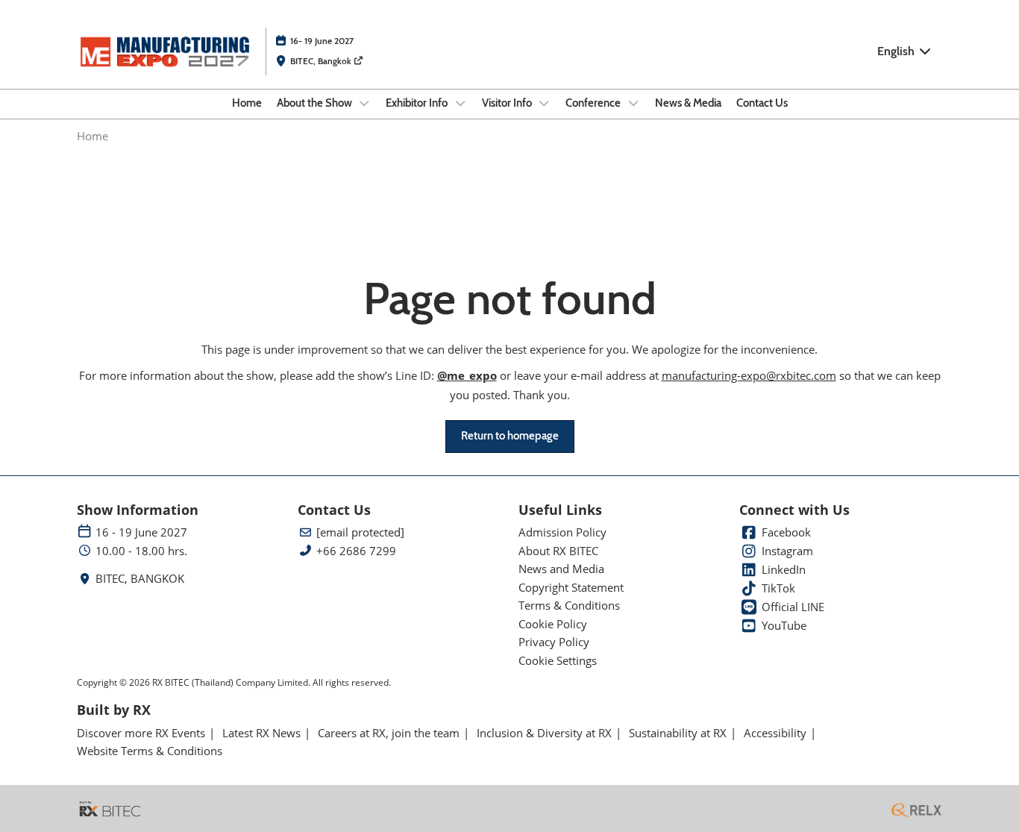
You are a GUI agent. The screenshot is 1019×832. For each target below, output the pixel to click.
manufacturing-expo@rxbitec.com (749, 375)
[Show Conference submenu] (633, 103)
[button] (509, 436)
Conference (594, 103)
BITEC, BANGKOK (139, 579)
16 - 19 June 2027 (141, 532)
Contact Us (762, 103)
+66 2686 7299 (356, 551)
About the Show (315, 103)
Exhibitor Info (418, 103)
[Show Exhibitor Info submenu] (460, 103)
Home (247, 103)
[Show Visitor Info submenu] (544, 103)
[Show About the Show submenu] (364, 103)
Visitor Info (508, 103)
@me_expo (467, 375)
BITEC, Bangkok (322, 60)
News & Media (688, 103)
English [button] (897, 51)
